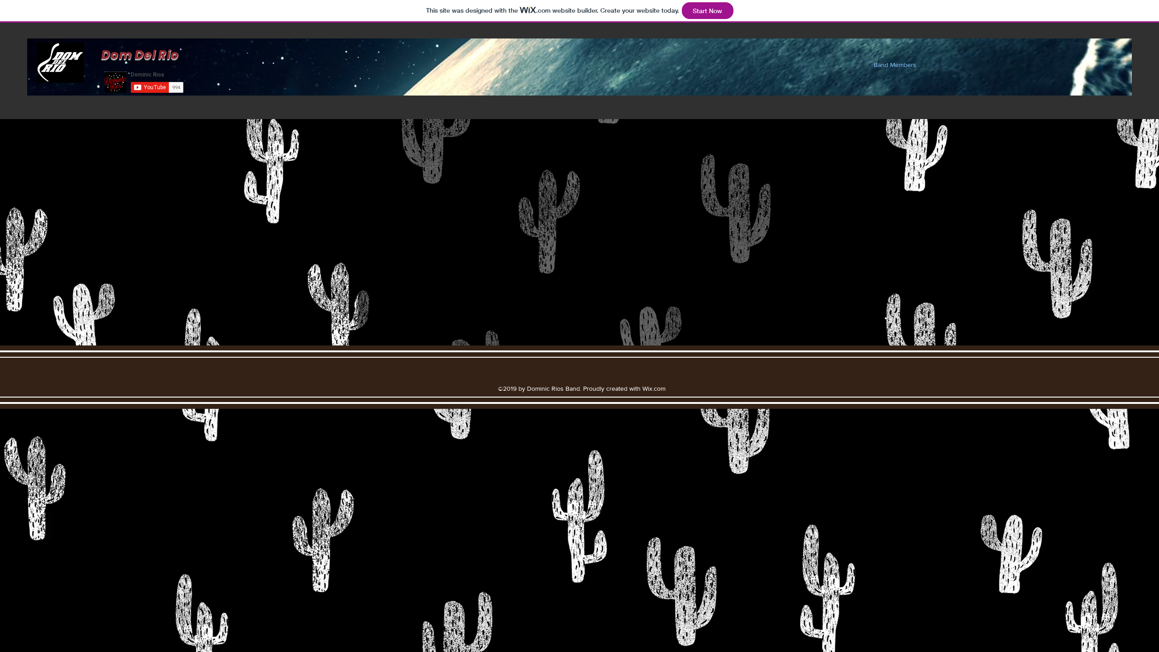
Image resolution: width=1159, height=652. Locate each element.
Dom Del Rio (140, 55)
